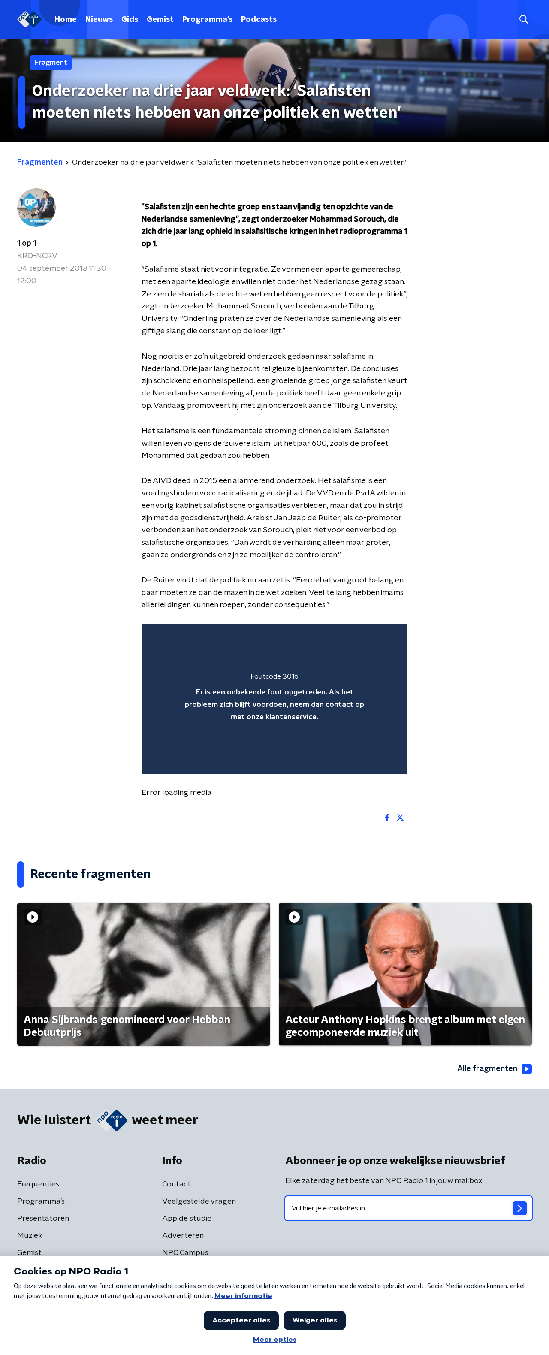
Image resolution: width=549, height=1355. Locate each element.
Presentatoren (43, 1218)
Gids (129, 20)
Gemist (160, 20)
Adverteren (183, 1236)
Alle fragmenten (487, 1069)
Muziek (29, 1236)
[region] (274, 699)
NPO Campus (185, 1253)
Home (65, 20)
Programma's (207, 20)
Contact (176, 1184)
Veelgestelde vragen (199, 1201)
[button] (523, 19)
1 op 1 (26, 243)
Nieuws (99, 20)
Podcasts (259, 20)
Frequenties (38, 1184)
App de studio (187, 1218)
